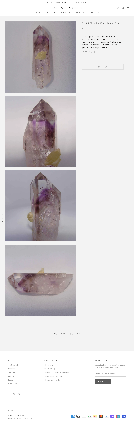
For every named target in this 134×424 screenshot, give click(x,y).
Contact (94, 13)
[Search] (123, 8)
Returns (11, 376)
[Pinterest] (94, 52)
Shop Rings (48, 365)
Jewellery (50, 13)
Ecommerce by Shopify (25, 418)
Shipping (11, 372)
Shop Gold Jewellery (52, 380)
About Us (81, 13)
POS (10, 418)
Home (38, 13)
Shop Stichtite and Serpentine (56, 372)
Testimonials (13, 365)
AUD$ (7, 8)
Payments (12, 369)
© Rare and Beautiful (18, 415)
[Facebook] (89, 52)
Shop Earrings (50, 369)
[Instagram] (14, 393)
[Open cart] (128, 8)
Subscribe (103, 381)
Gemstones (66, 13)
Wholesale (12, 384)
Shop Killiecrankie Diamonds (55, 376)
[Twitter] (91, 52)
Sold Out (102, 67)
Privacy (11, 380)
